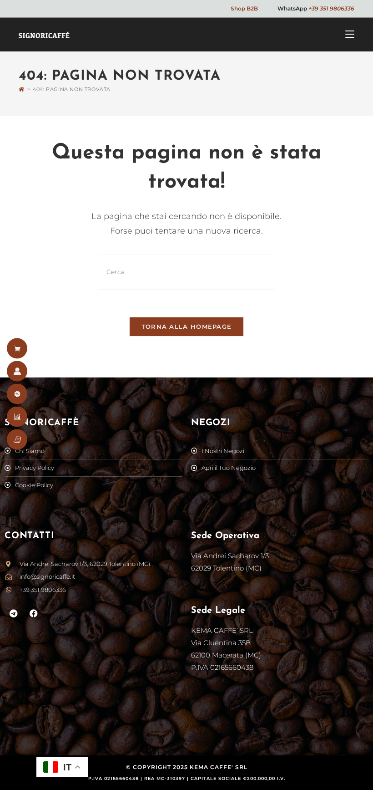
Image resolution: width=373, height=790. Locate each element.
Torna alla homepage (186, 326)
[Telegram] (14, 613)
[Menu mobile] (349, 34)
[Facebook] (34, 613)
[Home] (22, 89)
